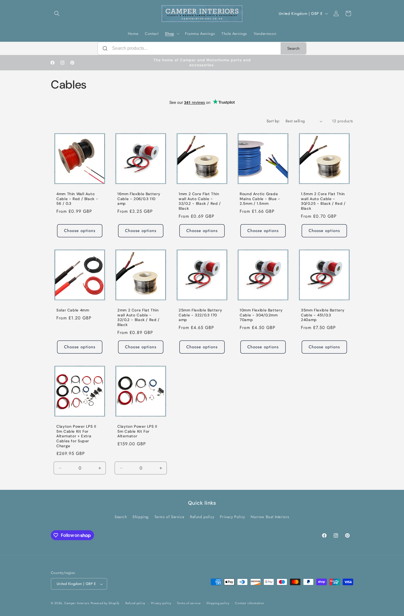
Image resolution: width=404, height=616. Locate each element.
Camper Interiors (76, 603)
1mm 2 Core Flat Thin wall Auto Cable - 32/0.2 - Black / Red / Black (200, 201)
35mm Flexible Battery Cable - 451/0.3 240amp (322, 315)
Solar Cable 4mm (72, 310)
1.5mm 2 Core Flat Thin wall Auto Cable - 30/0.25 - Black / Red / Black (323, 201)
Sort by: (273, 121)
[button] (57, 13)
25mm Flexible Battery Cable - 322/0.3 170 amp (200, 315)
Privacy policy (161, 603)
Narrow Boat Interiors (270, 516)
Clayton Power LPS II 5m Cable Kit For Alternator (137, 431)
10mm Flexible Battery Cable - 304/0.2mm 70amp (261, 315)
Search (293, 48)
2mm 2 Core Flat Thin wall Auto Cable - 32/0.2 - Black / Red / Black (138, 317)
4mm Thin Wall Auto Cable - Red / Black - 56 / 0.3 (77, 199)
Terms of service (189, 603)
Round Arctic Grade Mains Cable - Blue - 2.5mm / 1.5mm (260, 199)
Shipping (140, 516)
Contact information (249, 603)
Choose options (79, 231)
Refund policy (202, 516)
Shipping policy (217, 603)
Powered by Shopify (105, 603)
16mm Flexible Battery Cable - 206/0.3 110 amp (138, 199)
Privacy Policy (232, 516)
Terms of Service (169, 516)
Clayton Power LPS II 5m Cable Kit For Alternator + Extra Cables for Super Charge (76, 436)
